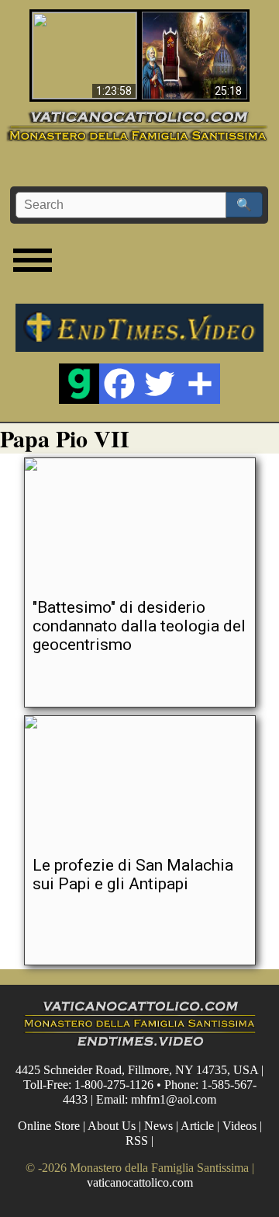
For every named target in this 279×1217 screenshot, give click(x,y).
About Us (112, 1125)
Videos (239, 1125)
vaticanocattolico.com (140, 1182)
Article (197, 1125)
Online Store (49, 1125)
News (158, 1125)
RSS (137, 1140)
